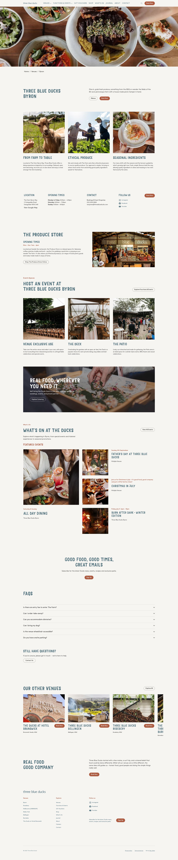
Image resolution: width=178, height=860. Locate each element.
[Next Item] (174, 33)
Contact (58, 827)
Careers (58, 824)
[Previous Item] (4, 33)
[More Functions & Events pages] (71, 3)
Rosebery (26, 805)
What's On (59, 815)
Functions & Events (62, 805)
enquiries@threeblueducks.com (97, 204)
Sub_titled (152, 850)
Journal (58, 818)
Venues (58, 802)
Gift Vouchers (60, 809)
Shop (57, 812)
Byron (25, 802)
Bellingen (26, 815)
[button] (40, 607)
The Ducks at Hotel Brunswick (32, 821)
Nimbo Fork (26, 812)
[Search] (142, 3)
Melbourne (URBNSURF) (30, 809)
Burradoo (26, 818)
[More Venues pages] (50, 3)
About (58, 821)
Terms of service (139, 850)
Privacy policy (128, 850)
